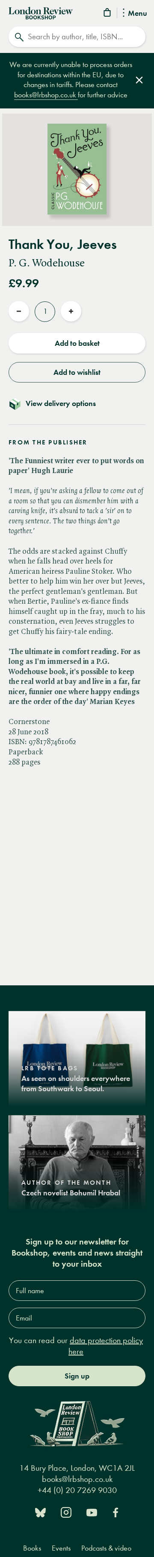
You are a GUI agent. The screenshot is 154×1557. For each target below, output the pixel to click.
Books (32, 1548)
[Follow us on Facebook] (115, 1511)
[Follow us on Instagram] (66, 1511)
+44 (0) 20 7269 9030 (77, 1490)
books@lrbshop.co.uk (46, 95)
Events (61, 1548)
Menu (137, 13)
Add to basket (77, 343)
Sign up (77, 1376)
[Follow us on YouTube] (91, 1511)
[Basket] (107, 13)
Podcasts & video (106, 1548)
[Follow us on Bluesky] (40, 1511)
